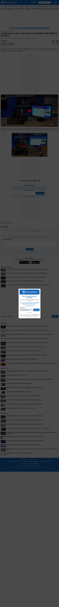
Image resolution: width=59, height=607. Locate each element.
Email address (22, 307)
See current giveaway (29, 305)
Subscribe (36, 309)
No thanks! (29, 312)
